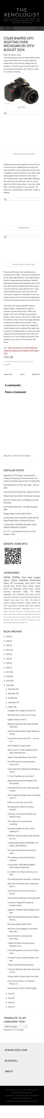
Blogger (28, 1092)
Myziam (31, 614)
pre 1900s (21, 622)
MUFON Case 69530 (22, 614)
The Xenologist (22, 12)
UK (11, 589)
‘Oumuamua (26, 608)
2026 (8, 636)
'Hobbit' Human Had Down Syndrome (20, 965)
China (38, 583)
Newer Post (8, 374)
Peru (22, 600)
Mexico (15, 605)
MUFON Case (12, 614)
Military (6, 583)
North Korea (16, 617)
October (11, 698)
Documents (17, 592)
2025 (8, 641)
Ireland (6, 614)
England (28, 603)
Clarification (21, 594)
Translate (20, 1030)
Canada (23, 597)
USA (24, 577)
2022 (8, 654)
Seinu (27, 605)
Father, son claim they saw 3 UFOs (20, 802)
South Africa (8, 608)
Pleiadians (7, 620)
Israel (5, 605)
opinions (6, 603)
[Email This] (5, 357)
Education (21, 603)
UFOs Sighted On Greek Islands (19, 746)
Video (29, 577)
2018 (8, 668)
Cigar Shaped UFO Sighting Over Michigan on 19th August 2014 (19, 44)
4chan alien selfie (10, 597)
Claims (14, 580)
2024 (8, 645)
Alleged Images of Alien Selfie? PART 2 (18, 514)
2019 (8, 663)
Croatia (17, 611)
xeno (38, 597)
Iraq (39, 611)
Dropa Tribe (23, 611)
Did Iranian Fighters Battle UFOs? (20, 924)
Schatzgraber (30, 620)
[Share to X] (9, 357)
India (12, 600)
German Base (31, 611)
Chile (14, 594)
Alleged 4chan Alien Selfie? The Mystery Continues (22, 496)
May (9, 998)
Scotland (21, 605)
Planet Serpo (36, 617)
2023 (8, 650)
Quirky (25, 592)
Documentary (19, 583)
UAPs (13, 622)
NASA (33, 583)
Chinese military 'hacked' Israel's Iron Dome (23, 976)
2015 (8, 681)
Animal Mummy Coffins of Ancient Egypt (22, 988)
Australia (7, 586)
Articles (31, 586)
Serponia (37, 605)
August (10, 707)
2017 (8, 672)
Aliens (27, 583)
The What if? (35, 600)
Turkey (10, 622)
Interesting (23, 580)
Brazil (18, 597)
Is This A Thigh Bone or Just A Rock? (21, 776)
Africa (32, 608)
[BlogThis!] (7, 357)
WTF (11, 583)
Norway (23, 617)
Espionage (17, 589)
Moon (17, 600)
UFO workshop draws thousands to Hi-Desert (24, 879)
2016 (8, 676)
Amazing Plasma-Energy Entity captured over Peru (22, 492)
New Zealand (8, 617)
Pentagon (28, 617)
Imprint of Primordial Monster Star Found (22, 757)
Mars (13, 586)
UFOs (7, 577)
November (11, 693)
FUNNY (34, 603)
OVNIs (16, 577)
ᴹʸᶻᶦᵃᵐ (26, 622)
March (10, 1007)
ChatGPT (7, 600)
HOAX (35, 597)
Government (35, 580)
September (12, 702)
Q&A (20, 620)
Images (37, 577)
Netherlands (36, 614)
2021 (8, 659)
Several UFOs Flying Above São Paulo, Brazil (24, 898)
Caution (37, 586)
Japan (10, 605)
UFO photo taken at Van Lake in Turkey (22, 715)
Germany (29, 597)
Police (27, 600)
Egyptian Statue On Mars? (17, 719)
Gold (36, 611)
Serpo (31, 605)
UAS (17, 622)
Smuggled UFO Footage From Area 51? (22, 711)
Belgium (6, 611)
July (9, 993)
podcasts (37, 594)
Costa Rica (12, 611)
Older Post (36, 374)
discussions (17, 608)
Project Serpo (14, 620)
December (11, 689)
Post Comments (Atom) (22, 456)
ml (26, 361)
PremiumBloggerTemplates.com (22, 1101)
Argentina (13, 603)
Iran (39, 603)
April (9, 1002)
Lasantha (26, 1098)
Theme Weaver (22, 1095)
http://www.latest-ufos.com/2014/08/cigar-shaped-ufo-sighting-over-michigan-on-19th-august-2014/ (21, 350)
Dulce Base (29, 594)
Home (22, 374)
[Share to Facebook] (12, 357)
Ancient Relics (21, 586)
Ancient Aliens (28, 589)
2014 (8, 685)
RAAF (24, 620)
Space (6, 580)
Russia (6, 589)
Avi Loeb (37, 608)
